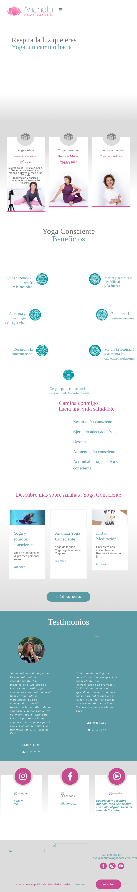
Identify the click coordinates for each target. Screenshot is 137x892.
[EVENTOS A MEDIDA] (111, 164)
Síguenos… (69, 803)
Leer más (18, 566)
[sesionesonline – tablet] (26, 170)
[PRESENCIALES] (68, 164)
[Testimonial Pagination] (23, 752)
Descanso (81, 441)
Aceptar (108, 884)
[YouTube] (121, 866)
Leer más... (82, 884)
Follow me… (18, 802)
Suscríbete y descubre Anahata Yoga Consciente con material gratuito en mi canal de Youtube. (114, 805)
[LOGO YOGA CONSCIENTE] (70, 844)
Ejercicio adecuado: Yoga (95, 431)
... (22, 559)
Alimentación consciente (94, 451)
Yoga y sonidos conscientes (24, 539)
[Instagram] (112, 866)
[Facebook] (103, 866)
